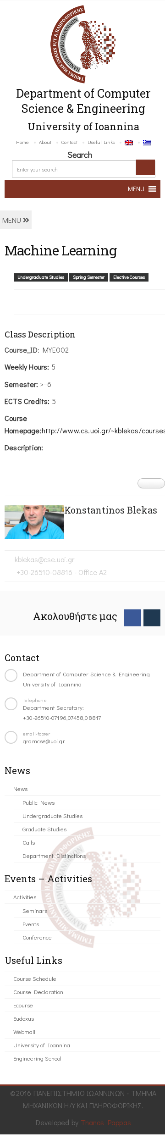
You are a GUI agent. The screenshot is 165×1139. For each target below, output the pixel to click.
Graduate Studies (44, 829)
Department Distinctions (54, 855)
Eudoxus (23, 1018)
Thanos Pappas (106, 1122)
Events (30, 924)
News (20, 788)
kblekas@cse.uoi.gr (44, 559)
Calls (28, 842)
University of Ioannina (41, 1045)
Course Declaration (38, 991)
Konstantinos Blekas (110, 510)
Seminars (34, 910)
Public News (38, 802)
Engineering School (37, 1058)
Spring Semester (88, 277)
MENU (12, 220)
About (45, 141)
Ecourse (23, 1005)
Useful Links (101, 141)
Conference (37, 937)
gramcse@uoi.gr (44, 741)
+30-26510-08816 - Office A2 (61, 572)
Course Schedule (34, 978)
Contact (69, 141)
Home (22, 141)
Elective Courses (129, 277)
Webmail (24, 1031)
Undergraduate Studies (40, 277)
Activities (24, 897)
